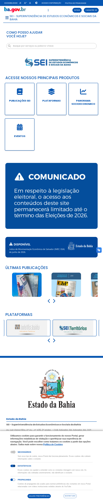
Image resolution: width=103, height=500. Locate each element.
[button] (20, 3)
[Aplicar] (9, 46)
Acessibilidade (11, 3)
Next (94, 247)
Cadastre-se (91, 10)
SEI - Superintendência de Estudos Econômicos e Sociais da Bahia (53, 17)
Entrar (77, 10)
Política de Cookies (53, 444)
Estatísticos (24, 466)
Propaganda (24, 480)
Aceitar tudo (70, 496)
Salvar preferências (39, 496)
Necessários (24, 452)
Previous (9, 247)
